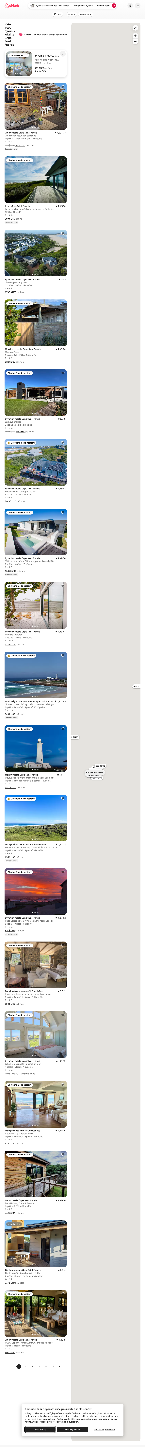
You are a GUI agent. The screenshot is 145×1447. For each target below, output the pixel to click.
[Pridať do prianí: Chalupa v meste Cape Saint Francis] (63, 1224)
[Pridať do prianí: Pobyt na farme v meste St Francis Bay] (63, 945)
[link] (12, 1366)
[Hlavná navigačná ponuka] (137, 5)
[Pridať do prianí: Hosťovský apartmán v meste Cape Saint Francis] (63, 655)
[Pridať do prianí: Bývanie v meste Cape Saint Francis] (63, 233)
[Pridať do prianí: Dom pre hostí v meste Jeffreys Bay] (63, 1084)
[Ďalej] (59, 1366)
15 (53, 1366)
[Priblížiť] (135, 35)
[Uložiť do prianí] (63, 53)
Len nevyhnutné (72, 1429)
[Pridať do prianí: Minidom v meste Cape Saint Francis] (63, 303)
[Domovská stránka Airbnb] (12, 5)
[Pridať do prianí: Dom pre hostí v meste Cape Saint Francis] (63, 798)
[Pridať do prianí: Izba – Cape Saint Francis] (63, 160)
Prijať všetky (40, 1429)
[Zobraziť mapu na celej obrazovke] (135, 28)
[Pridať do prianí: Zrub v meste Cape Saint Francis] (63, 86)
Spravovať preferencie (104, 1429)
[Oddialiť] (135, 41)
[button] (40, 68)
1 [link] (18, 1366)
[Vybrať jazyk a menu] (130, 5)
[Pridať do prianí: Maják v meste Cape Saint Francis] (63, 728)
